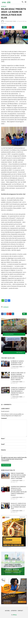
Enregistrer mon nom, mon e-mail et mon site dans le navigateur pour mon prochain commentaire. (14, 459)
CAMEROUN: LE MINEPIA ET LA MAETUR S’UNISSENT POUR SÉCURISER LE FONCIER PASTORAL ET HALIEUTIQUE (18, 391)
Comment (4, 418)
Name (3, 438)
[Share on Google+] (7, 27)
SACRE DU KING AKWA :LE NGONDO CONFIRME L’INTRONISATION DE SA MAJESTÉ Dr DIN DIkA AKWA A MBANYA (18, 376)
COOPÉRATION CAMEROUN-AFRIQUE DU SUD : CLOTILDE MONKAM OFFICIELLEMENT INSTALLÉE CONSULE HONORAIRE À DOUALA (19, 491)
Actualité (3, 6)
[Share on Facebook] (2, 27)
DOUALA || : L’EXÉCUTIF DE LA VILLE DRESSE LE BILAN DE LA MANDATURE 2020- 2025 (18, 506)
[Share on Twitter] (5, 27)
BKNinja (15, 614)
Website (3, 450)
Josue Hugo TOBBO (11, 21)
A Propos (14, 610)
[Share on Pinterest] (10, 27)
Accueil (7, 610)
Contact (20, 610)
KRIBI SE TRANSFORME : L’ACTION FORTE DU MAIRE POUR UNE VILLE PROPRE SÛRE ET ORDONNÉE (18, 476)
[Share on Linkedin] (13, 27)
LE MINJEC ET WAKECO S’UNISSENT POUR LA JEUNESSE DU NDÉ (17, 362)
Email (3, 444)
